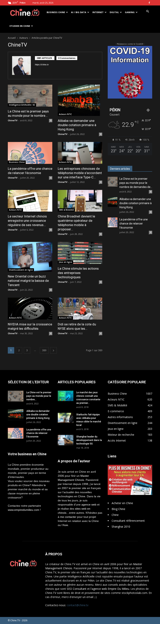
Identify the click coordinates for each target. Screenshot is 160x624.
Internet (98, 12)
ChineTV (12, 120)
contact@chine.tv (77, 605)
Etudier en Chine (20, 25)
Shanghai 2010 (121, 526)
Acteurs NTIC (65, 114)
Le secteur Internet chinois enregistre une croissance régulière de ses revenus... (27, 220)
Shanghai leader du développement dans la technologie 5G (89, 440)
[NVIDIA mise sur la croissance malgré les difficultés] (30, 309)
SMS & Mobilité (66, 209)
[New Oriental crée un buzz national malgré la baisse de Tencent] (30, 257)
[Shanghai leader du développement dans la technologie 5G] (65, 440)
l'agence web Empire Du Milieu (110, 589)
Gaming (130, 12)
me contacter (68, 516)
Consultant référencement (128, 521)
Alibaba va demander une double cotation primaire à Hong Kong (77, 125)
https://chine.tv (42, 64)
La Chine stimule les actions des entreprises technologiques (78, 273)
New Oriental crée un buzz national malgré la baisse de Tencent (28, 280)
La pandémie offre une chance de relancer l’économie (133, 223)
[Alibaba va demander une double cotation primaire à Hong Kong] (80, 100)
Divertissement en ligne (21, 269)
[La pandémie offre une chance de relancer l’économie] (30, 153)
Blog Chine (118, 509)
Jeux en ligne (65, 262)
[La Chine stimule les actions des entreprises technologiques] (80, 253)
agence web (88, 504)
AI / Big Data (78, 12)
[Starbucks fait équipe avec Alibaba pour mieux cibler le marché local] (65, 418)
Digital (114, 12)
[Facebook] (149, 2)
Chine (115, 515)
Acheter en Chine (122, 503)
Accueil (12, 38)
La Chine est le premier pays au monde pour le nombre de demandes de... (135, 183)
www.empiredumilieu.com (23, 509)
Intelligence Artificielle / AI (22, 104)
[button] (147, 11)
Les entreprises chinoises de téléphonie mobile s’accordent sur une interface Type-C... (80, 173)
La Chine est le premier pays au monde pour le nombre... (38, 396)
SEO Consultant (76, 589)
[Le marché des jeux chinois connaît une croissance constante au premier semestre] (65, 396)
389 (44, 350)
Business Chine (56, 12)
